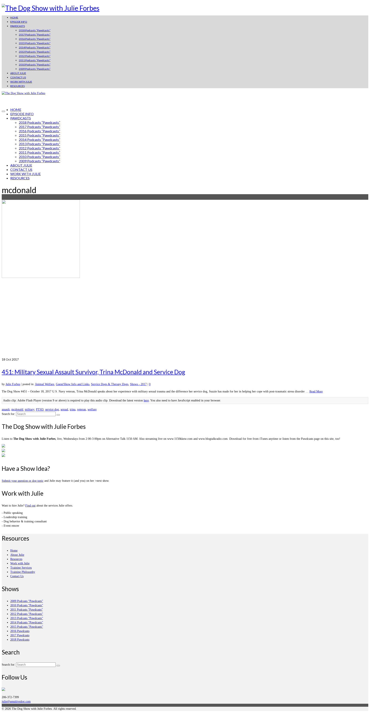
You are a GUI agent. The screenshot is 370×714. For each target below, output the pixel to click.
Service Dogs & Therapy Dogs (109, 384)
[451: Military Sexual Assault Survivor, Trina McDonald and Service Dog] (185, 278)
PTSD (39, 409)
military (29, 409)
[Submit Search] (58, 415)
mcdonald (17, 409)
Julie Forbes (13, 384)
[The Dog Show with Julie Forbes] (185, 8)
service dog (52, 409)
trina (72, 409)
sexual (64, 409)
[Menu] (3, 111)
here (146, 400)
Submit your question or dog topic (22, 480)
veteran (81, 409)
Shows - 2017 (138, 384)
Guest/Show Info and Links (72, 384)
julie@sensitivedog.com (16, 701)
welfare (92, 409)
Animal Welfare (44, 384)
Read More (316, 391)
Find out (30, 505)
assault (6, 409)
